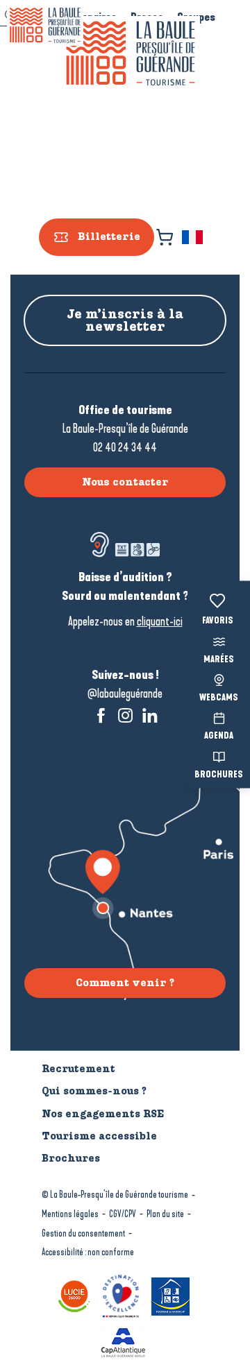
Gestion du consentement (83, 1233)
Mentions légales (70, 1214)
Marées (218, 659)
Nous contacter (125, 482)
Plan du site (165, 1214)
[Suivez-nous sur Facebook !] (101, 715)
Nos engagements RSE (103, 1113)
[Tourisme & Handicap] (172, 1295)
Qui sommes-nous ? (94, 1090)
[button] (193, 237)
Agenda (218, 736)
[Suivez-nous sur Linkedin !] (149, 715)
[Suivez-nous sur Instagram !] (125, 715)
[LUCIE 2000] (76, 1295)
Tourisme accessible (99, 1136)
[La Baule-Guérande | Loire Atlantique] (130, 53)
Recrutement (78, 1068)
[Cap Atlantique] (125, 1341)
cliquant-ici (160, 621)
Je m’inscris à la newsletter (125, 320)
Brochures (218, 774)
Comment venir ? (125, 982)
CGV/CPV (122, 1214)
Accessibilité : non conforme (88, 1252)
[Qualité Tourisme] (123, 1295)
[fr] (193, 237)
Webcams (218, 698)
